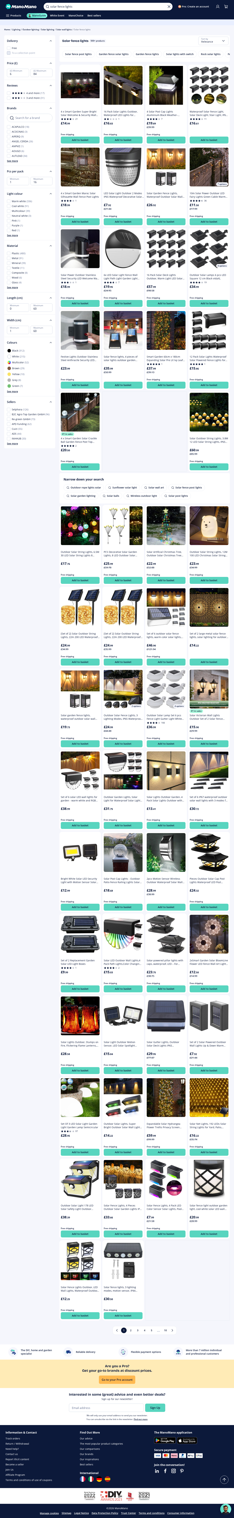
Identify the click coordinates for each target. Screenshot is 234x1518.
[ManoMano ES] (107, 1479)
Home (7, 29)
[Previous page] (117, 1330)
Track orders (13, 1438)
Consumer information (180, 1513)
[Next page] (172, 1330)
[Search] (47, 6)
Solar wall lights (64, 29)
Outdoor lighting (31, 29)
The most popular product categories (101, 1443)
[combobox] (213, 41)
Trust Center (128, 1513)
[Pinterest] (182, 1471)
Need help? (12, 1448)
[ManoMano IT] (91, 1479)
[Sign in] (218, 6)
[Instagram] (173, 1471)
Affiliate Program (15, 1474)
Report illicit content (17, 1459)
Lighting (16, 29)
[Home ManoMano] (21, 6)
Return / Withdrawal (17, 1443)
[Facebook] (165, 1471)
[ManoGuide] (225, 1509)
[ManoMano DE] (99, 1479)
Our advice (86, 1438)
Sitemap (66, 1513)
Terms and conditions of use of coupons (29, 1480)
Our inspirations (89, 1459)
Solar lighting (47, 29)
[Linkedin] (157, 1471)
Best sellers (86, 1464)
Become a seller (15, 1464)
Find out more (141, 1419)
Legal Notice (81, 1513)
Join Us (10, 1469)
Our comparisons (90, 1448)
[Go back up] (224, 1480)
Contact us (12, 1454)
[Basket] (226, 6)
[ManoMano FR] (82, 1479)
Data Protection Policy (105, 1513)
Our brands (86, 1454)
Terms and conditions (152, 1513)
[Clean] (169, 7)
